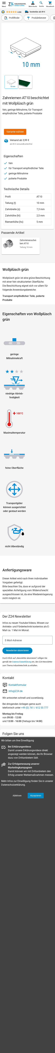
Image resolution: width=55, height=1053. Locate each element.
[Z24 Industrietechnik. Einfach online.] (17, 4)
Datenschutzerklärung (21, 662)
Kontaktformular (17, 684)
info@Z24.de (15, 691)
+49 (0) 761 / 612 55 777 (34, 707)
